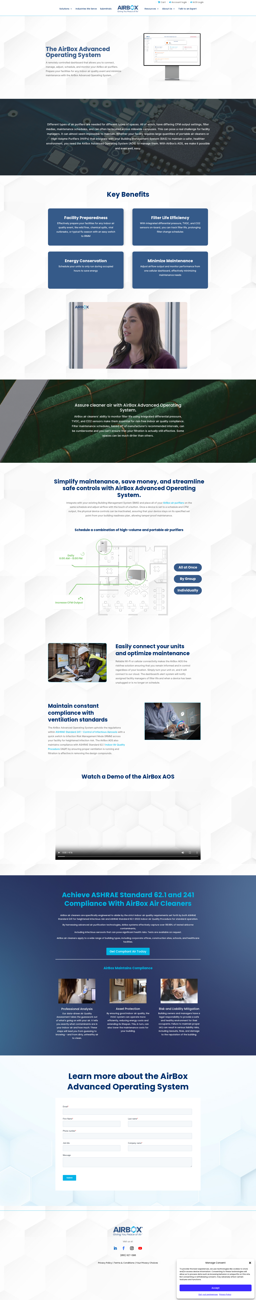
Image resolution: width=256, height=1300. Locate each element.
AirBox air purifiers (173, 502)
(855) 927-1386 (128, 1255)
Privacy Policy (225, 1294)
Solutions (64, 8)
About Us (167, 8)
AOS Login (198, 2)
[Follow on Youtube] (140, 1248)
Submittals (106, 8)
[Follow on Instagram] (131, 1248)
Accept (216, 1287)
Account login (179, 2)
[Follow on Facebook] (123, 1248)
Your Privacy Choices (147, 1262)
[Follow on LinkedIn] (115, 1248)
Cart (163, 2)
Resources (150, 8)
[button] (250, 1262)
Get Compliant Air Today (128, 951)
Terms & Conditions (124, 1262)
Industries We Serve (86, 8)
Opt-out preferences (208, 1294)
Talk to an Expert (187, 8)
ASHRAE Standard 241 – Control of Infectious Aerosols (86, 731)
